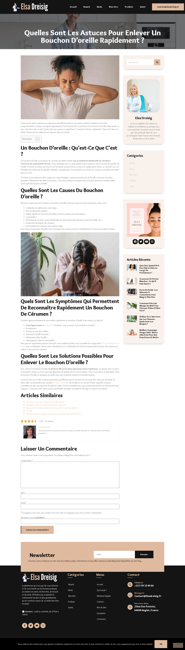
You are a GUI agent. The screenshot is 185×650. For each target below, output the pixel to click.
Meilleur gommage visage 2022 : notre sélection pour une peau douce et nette (149, 334)
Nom (23, 493)
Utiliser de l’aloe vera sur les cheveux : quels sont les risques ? (149, 320)
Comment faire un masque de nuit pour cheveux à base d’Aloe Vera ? (54, 414)
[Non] (178, 645)
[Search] (157, 62)
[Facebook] (135, 241)
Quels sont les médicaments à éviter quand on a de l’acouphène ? (52, 408)
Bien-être (113, 7)
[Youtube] (146, 241)
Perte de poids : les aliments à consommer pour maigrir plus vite (148, 293)
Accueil (73, 7)
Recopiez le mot (33, 518)
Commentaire (27, 461)
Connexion (101, 619)
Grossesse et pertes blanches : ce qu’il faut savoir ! (148, 281)
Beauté (86, 7)
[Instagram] (152, 241)
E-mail (23, 503)
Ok (161, 644)
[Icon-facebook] (24, 625)
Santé (142, 7)
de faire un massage (61, 382)
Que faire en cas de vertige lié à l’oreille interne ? (45, 402)
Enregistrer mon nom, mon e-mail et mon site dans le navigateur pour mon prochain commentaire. (62, 513)
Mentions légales (104, 596)
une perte (49, 325)
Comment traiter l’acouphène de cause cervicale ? (46, 405)
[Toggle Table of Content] (36, 139)
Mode (99, 7)
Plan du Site (101, 607)
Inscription (101, 613)
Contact (100, 602)
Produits (129, 7)
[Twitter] (140, 241)
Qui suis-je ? (102, 590)
